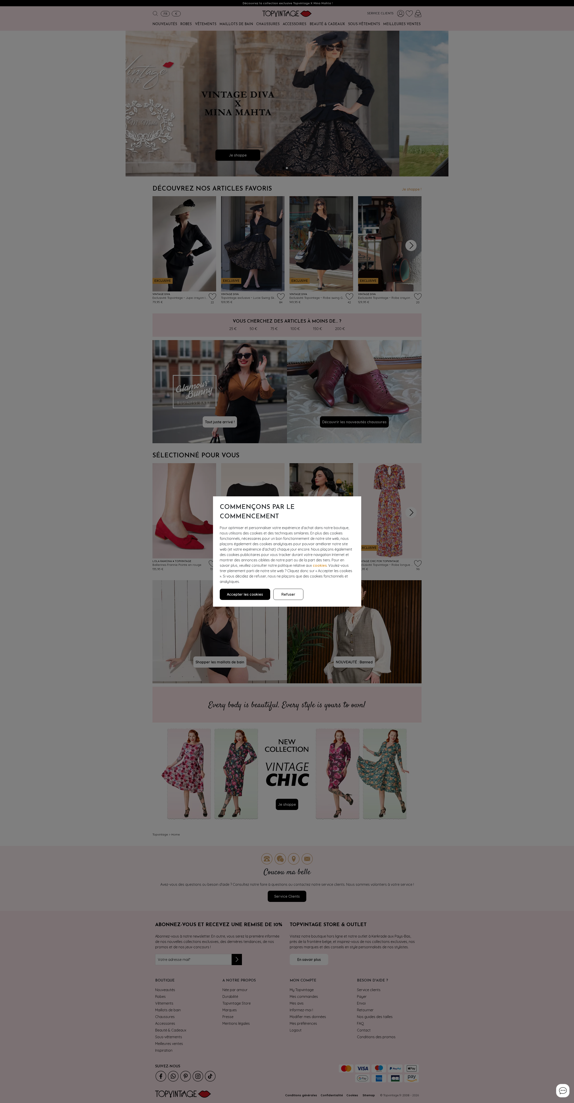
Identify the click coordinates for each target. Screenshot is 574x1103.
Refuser (288, 594)
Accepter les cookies (245, 594)
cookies (320, 565)
